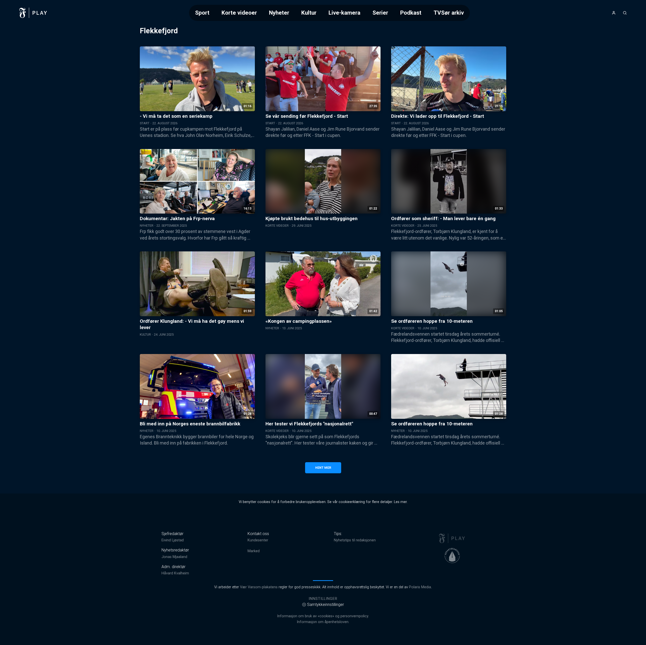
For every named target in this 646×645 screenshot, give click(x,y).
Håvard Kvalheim (175, 573)
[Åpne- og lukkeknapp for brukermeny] (614, 13)
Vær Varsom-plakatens (259, 587)
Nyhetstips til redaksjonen (355, 540)
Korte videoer (239, 12)
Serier (380, 12)
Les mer (400, 502)
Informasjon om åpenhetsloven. (323, 622)
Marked (254, 551)
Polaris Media (420, 587)
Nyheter (279, 12)
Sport (202, 12)
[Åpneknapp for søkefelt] (625, 13)
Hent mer (323, 468)
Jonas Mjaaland (174, 557)
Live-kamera (344, 12)
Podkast (410, 12)
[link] (33, 13)
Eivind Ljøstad (173, 540)
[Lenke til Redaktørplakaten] (452, 555)
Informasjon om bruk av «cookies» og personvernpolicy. (323, 616)
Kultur (308, 12)
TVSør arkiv (449, 12)
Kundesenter (258, 540)
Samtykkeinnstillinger (325, 604)
